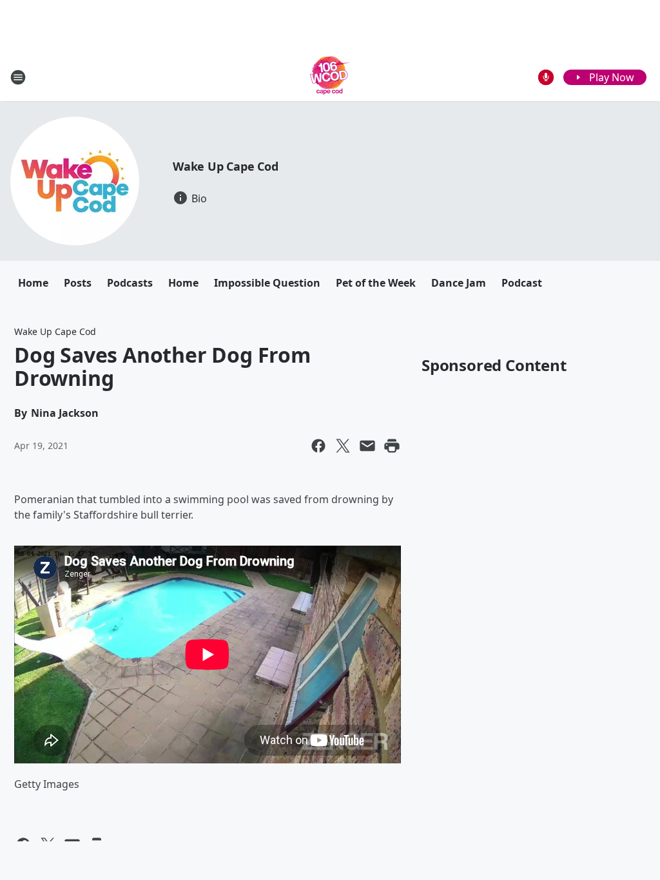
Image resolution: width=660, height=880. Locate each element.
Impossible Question (267, 283)
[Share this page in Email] (367, 446)
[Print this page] (392, 446)
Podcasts (130, 283)
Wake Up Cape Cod (225, 166)
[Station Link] (330, 77)
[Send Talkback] (546, 77)
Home (33, 283)
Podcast (521, 283)
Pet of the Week (376, 283)
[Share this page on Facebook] (318, 446)
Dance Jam (458, 283)
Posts (78, 283)
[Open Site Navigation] (18, 77)
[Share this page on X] (343, 446)
